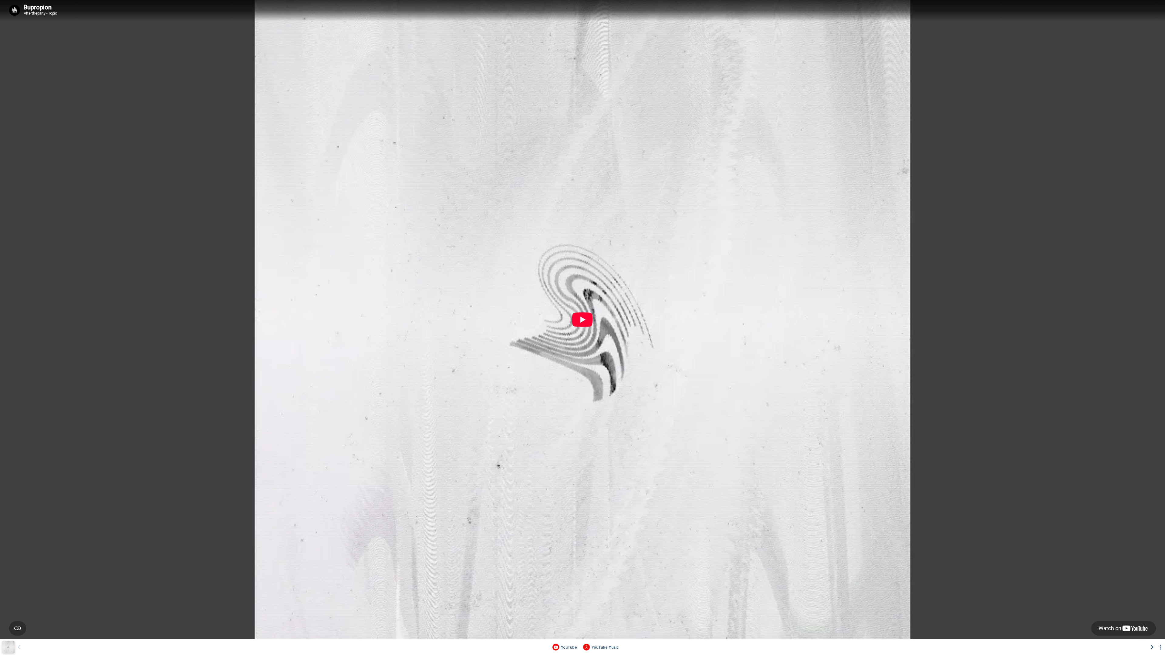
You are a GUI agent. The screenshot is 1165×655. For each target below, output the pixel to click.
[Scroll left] (19, 647)
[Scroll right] (1152, 647)
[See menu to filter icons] (1160, 647)
